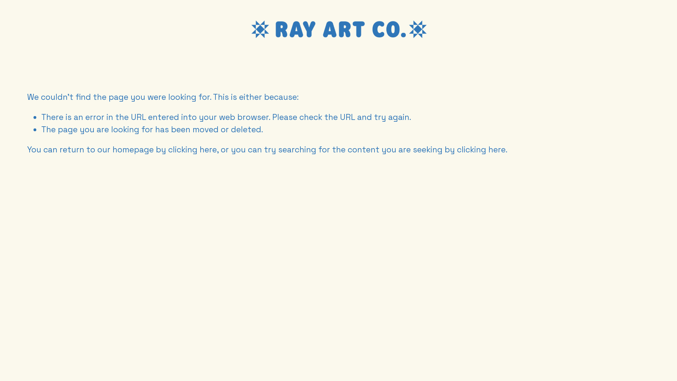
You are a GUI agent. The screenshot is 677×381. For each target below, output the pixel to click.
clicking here (192, 149)
